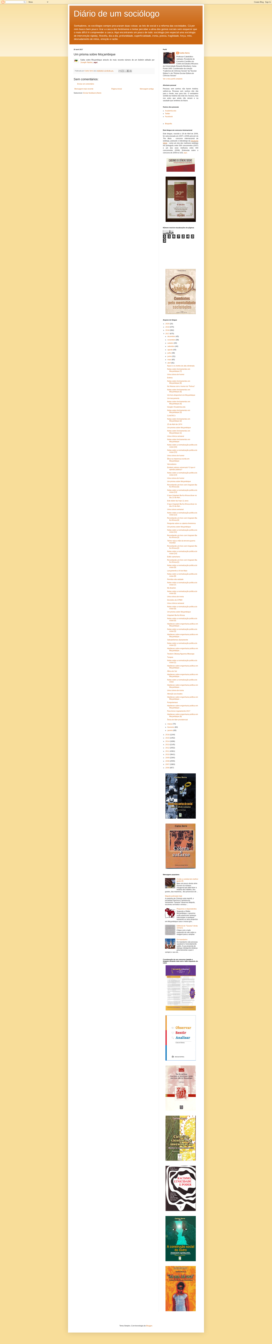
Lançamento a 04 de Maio (177, 571)
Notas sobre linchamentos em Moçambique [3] (178, 411)
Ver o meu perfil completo (172, 79)
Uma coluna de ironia (175, 597)
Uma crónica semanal (175, 436)
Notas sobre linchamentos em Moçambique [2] (178, 420)
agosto (170, 350)
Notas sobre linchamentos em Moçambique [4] (178, 403)
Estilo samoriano (173, 557)
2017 (167, 334)
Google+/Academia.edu (176, 407)
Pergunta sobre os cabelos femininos (181, 523)
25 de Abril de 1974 (174, 424)
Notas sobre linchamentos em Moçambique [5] (178, 391)
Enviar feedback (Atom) (92, 93)
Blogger (149, 1326)
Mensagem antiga (147, 89)
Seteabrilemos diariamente (177, 640)
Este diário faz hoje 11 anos (177, 501)
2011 (167, 751)
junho (169, 356)
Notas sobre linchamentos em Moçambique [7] (178, 370)
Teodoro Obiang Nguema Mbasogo (180, 654)
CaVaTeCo (171, 416)
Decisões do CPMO (174, 600)
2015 (167, 738)
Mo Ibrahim (171, 588)
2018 (167, 330)
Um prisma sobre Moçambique (179, 428)
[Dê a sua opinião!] (122, 71)
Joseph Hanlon (86, 62)
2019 (167, 327)
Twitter (167, 114)
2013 (167, 745)
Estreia (170, 378)
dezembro (171, 336)
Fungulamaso (172, 702)
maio (169, 360)
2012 (167, 748)
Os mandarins (182, 940)
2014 (167, 741)
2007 (167, 764)
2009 (167, 758)
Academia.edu (170, 111)
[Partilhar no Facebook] (128, 71)
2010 (167, 754)
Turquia (170, 657)
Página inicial (116, 89)
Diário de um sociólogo (117, 13)
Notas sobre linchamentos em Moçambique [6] (178, 382)
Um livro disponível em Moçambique (181, 395)
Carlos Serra (184, 53)
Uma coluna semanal (175, 509)
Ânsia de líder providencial (177, 720)
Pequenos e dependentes (187, 909)
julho (169, 353)
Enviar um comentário (85, 84)
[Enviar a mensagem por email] (119, 71)
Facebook (169, 117)
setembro (171, 346)
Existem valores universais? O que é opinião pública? (181, 468)
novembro (171, 340)
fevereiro (171, 727)
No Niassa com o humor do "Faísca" (181, 386)
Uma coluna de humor (175, 374)
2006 (167, 768)
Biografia (168, 124)
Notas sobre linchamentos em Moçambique (178, 440)
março (170, 724)
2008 (167, 761)
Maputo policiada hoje (173, 896)
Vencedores (171, 464)
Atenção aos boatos (174, 694)
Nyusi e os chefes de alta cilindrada (181, 366)
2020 (167, 324)
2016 (167, 735)
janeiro (170, 730)
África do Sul (172, 671)
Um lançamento (173, 398)
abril (169, 363)
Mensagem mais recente (83, 89)
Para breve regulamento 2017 (178, 711)
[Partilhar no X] (125, 71)
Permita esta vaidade (175, 579)
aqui (185, 153)
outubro (170, 343)
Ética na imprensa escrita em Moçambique (178, 460)
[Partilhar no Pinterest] (130, 71)
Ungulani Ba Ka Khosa (176, 615)
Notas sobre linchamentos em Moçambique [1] (178, 432)
